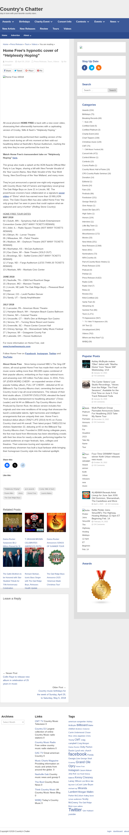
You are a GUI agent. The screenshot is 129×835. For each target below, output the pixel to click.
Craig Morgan (83, 743)
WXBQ (85, 342)
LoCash (78, 785)
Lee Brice (86, 781)
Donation (86, 177)
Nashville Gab (42, 774)
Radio (84, 282)
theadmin (9, 61)
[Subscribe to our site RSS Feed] (98, 67)
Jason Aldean (86, 770)
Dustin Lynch (74, 750)
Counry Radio (88, 165)
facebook (77, 754)
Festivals (86, 194)
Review (44, 28)
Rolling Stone (89, 796)
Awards (6, 21)
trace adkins (78, 806)
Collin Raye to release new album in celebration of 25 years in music (16, 680)
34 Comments (113, 504)
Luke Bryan (88, 784)
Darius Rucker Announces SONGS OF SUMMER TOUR (55, 542)
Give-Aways (87, 206)
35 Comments (99, 402)
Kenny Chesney (84, 777)
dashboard (118, 831)
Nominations (87, 254)
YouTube (7, 357)
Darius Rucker (74, 747)
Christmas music (89, 142)
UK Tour (85, 325)
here (15, 158)
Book (87, 122)
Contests (81, 21)
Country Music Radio (45, 742)
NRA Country (87, 258)
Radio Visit (87, 286)
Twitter (52, 353)
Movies (85, 238)
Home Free (32, 493)
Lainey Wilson (74, 781)
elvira (20, 493)
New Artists (8, 28)
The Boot (39, 782)
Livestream (87, 230)
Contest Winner (88, 157)
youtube (72, 814)
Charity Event (42, 21)
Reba (84, 290)
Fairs (84, 190)
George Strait (88, 202)
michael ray (72, 788)
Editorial (85, 182)
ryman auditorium (75, 799)
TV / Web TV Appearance (94, 322)
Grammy (71, 762)
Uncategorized (88, 330)
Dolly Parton (86, 747)
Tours (56, 28)
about (126, 831)
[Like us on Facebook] (84, 67)
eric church (86, 750)
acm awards (29, 489)
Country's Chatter (21, 9)
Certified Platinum (90, 130)
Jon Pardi (80, 774)
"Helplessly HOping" (12, 489)
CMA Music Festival (92, 149)
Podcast (85, 270)
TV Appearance (88, 318)
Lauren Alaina (46, 493)
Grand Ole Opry (89, 210)
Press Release (40, 61)
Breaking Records (90, 118)
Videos (67, 28)
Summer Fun (87, 310)
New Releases (27, 28)
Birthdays (24, 21)
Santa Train (87, 302)
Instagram (42, 353)
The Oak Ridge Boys (12, 498)
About (26, 35)
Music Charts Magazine (46, 761)
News (113, 21)
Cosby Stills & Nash (46, 489)
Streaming (86, 306)
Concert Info (64, 21)
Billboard (82, 725)
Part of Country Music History (94, 262)
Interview (86, 222)
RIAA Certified (88, 298)
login (109, 831)
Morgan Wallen (85, 792)
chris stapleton (79, 736)
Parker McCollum (75, 796)
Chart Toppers (88, 138)
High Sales (87, 214)
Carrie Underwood (76, 732)
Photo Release (88, 266)
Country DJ (40, 729)
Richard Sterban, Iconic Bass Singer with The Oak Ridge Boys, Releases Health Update (33, 581)
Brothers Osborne (83, 729)
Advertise (15, 35)
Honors (85, 218)
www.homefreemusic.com (16, 346)
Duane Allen (8, 493)
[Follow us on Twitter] (91, 67)
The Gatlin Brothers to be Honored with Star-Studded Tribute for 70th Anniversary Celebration (12, 581)
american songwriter (77, 721)
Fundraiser (87, 197)
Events (98, 21)
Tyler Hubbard (87, 811)
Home (4, 35)
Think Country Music (45, 789)
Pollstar (85, 274)
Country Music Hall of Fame (94, 169)
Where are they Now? (91, 338)
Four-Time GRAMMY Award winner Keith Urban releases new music (106, 457)
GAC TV (39, 753)
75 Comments (99, 376)
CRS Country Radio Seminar (94, 173)
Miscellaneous (88, 234)
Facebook (30, 353)
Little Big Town (88, 226)
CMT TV (39, 721)
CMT (84, 146)
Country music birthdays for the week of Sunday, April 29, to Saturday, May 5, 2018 (51, 694)
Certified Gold (88, 126)
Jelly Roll (72, 774)
